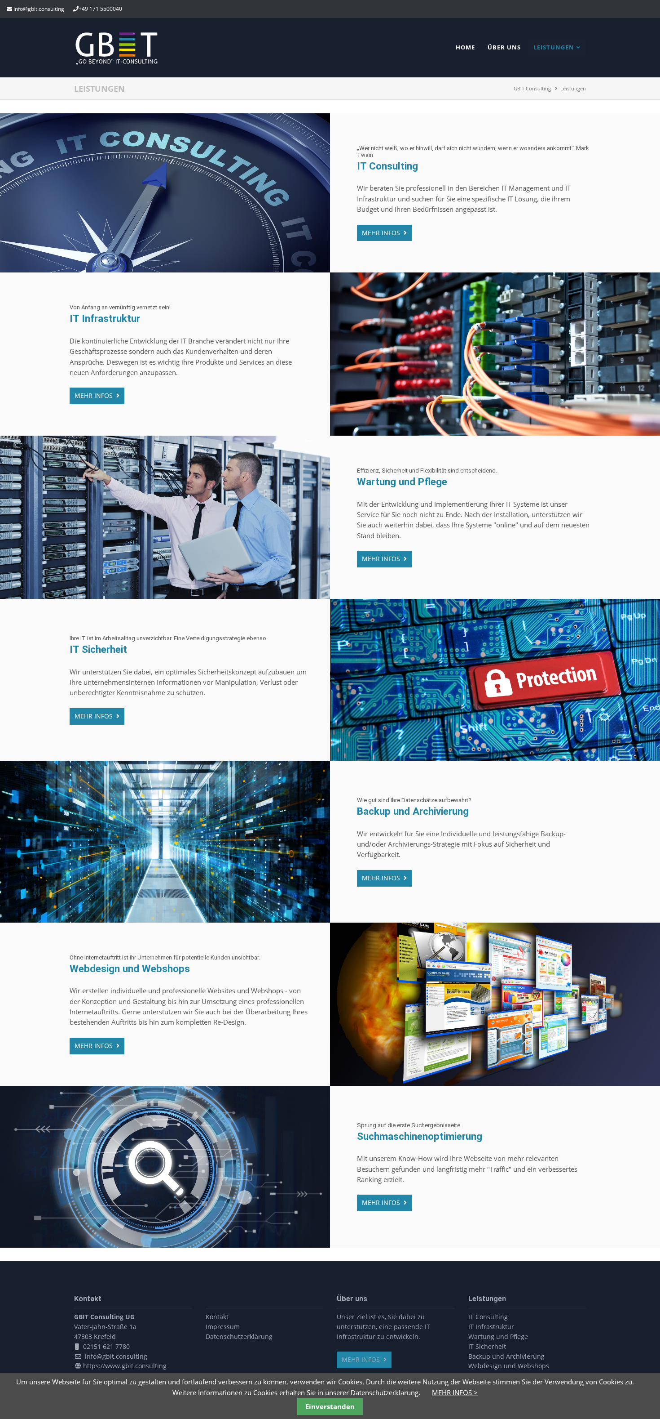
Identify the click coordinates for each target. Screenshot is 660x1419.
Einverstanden (330, 1406)
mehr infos (382, 232)
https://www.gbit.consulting (125, 1365)
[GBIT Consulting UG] (116, 62)
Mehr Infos (362, 1359)
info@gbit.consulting (38, 9)
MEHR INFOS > (455, 1392)
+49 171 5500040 (100, 9)
